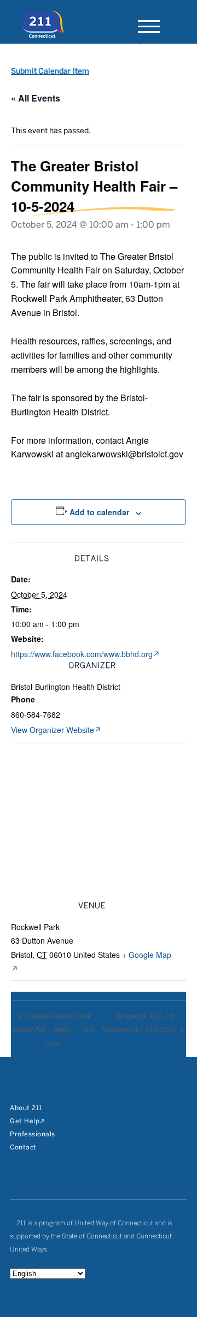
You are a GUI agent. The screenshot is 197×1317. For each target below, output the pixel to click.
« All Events (35, 98)
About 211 (26, 1108)
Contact (23, 1148)
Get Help (24, 1121)
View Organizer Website (52, 729)
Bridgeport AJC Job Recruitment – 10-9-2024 (139, 1022)
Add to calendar (99, 511)
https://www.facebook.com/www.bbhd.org (82, 653)
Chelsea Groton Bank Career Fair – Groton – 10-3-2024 (55, 1029)
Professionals (32, 1134)
